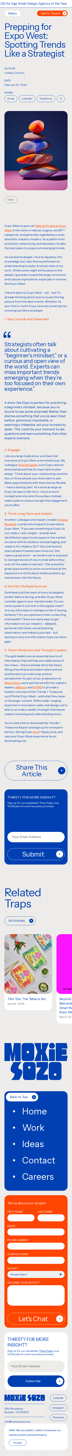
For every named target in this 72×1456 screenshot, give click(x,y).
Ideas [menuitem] (33, 1144)
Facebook (46, 98)
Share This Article (31, 770)
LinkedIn (27, 98)
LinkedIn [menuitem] (58, 1398)
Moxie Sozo (12, 683)
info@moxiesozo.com (17, 1421)
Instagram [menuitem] (58, 1407)
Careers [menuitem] (38, 1176)
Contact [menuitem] (38, 1160)
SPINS (37, 687)
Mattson (21, 687)
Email (11, 98)
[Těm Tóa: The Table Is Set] (28, 964)
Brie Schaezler (28, 465)
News (42, 940)
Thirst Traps (46, 1351)
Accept (17, 1442)
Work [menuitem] (33, 1127)
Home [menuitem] (34, 1111)
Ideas (11, 199)
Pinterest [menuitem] (58, 1417)
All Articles (16, 921)
